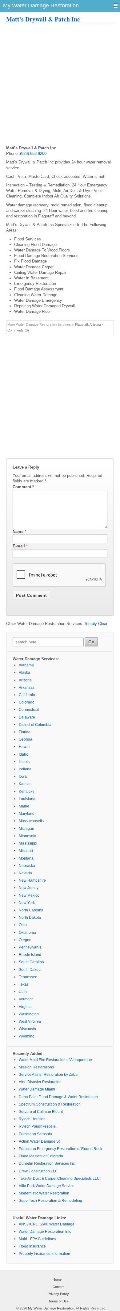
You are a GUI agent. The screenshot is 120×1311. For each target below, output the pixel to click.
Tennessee (28, 977)
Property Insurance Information (44, 1254)
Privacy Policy (58, 1294)
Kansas (25, 784)
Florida (24, 732)
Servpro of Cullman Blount (41, 1112)
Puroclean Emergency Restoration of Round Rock (60, 1149)
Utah (23, 992)
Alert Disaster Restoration (40, 1082)
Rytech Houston (32, 1119)
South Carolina (31, 962)
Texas (24, 984)
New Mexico (29, 895)
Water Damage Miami (37, 1089)
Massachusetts (31, 821)
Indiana (25, 769)
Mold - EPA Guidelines (37, 1239)
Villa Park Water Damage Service (46, 1186)
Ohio (23, 925)
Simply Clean (96, 623)
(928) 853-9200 (33, 153)
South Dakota (30, 970)
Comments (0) (18, 330)
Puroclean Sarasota (35, 1134)
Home (57, 1279)
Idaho (23, 754)
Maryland (26, 813)
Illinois (24, 762)
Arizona (95, 324)
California (27, 695)
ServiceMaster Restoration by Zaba (48, 1074)
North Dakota (30, 917)
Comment (23, 487)
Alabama (26, 665)
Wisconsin (27, 1029)
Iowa (23, 776)
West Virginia (30, 1021)
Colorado (26, 702)
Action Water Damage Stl (40, 1141)
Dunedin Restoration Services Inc (47, 1163)
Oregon (25, 940)
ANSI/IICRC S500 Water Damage (46, 1224)
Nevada (25, 873)
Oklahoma (27, 932)
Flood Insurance (32, 1246)
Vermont (26, 999)
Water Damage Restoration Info (45, 1231)
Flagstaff (81, 324)
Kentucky (26, 791)
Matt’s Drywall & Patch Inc (43, 19)
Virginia (25, 1007)
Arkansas (26, 687)
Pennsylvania (30, 947)
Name (18, 531)
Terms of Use (58, 1301)
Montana (26, 858)
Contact (58, 1287)
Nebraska (27, 866)
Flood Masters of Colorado (41, 1156)
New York (27, 903)
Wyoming (26, 1036)
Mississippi (28, 843)
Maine (24, 806)
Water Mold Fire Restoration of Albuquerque (55, 1060)
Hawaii (24, 747)
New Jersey (28, 888)
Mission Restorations (36, 1067)
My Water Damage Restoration (51, 1308)
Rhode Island (30, 955)
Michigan (26, 828)
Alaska (24, 672)
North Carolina (31, 910)
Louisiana (27, 799)
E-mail (19, 546)
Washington (29, 1014)
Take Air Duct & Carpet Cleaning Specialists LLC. (60, 1178)
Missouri (26, 851)
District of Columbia (35, 725)
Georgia (25, 739)
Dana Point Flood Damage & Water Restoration (58, 1097)
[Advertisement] (60, 85)
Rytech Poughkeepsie (37, 1126)
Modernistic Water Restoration (44, 1193)
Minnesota (27, 836)
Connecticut (29, 709)
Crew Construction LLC (38, 1171)
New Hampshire (32, 880)
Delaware (27, 717)
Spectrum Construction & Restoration (50, 1104)
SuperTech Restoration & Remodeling (50, 1200)
